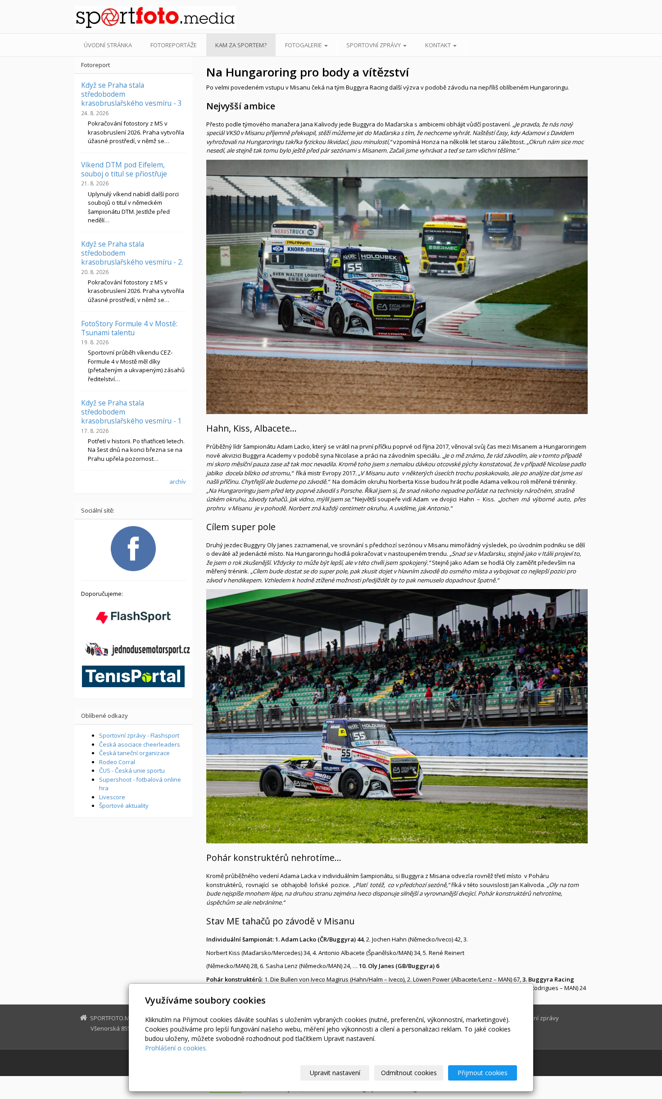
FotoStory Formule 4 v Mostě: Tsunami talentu (129, 328)
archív (177, 481)
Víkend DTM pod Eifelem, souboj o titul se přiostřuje (124, 169)
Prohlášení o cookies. (176, 1048)
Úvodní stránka (108, 45)
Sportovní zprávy (374, 45)
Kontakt (438, 45)
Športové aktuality (124, 806)
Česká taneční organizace (134, 753)
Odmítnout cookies (409, 1072)
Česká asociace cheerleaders (139, 744)
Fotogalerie (304, 45)
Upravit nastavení (335, 1072)
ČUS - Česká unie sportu (132, 770)
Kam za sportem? (241, 45)
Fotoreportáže (173, 45)
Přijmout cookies (483, 1072)
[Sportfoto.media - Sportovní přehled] (155, 17)
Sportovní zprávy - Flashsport (139, 735)
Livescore (112, 797)
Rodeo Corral (117, 762)
